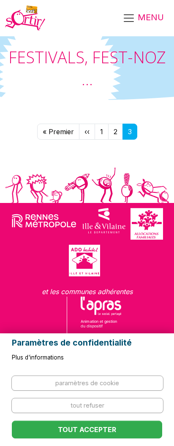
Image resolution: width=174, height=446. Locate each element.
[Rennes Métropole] (44, 224)
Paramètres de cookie (87, 383)
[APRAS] (101, 318)
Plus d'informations (38, 357)
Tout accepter (87, 429)
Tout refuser (87, 405)
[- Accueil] (25, 18)
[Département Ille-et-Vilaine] (103, 224)
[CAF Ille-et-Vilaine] (146, 224)
